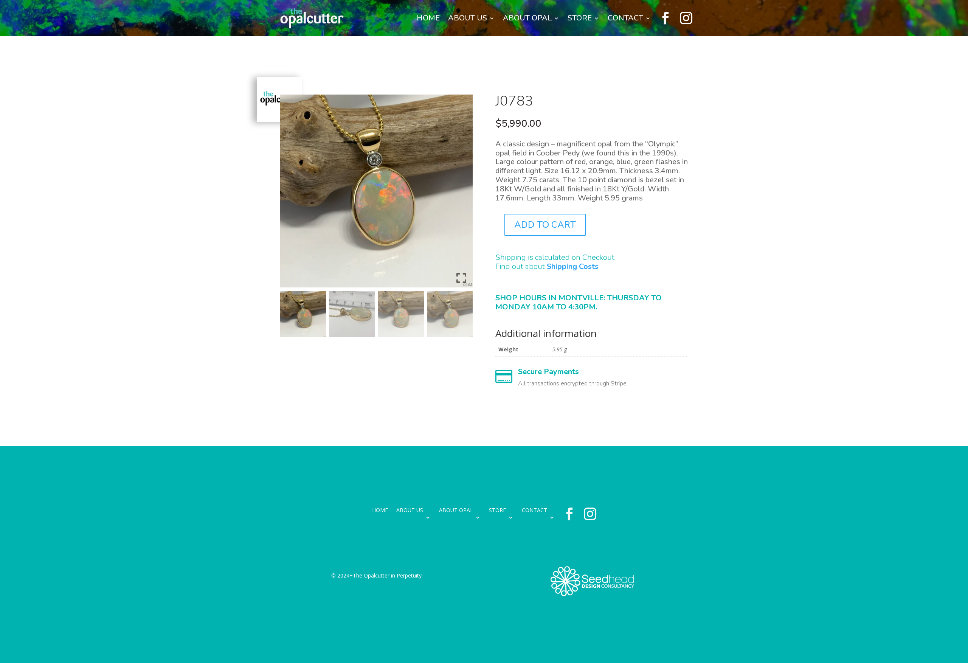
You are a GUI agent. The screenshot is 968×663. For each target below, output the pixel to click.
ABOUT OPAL (527, 18)
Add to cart (545, 225)
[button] (461, 194)
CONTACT (625, 18)
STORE (580, 18)
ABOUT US (467, 18)
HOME (428, 18)
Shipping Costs (573, 266)
